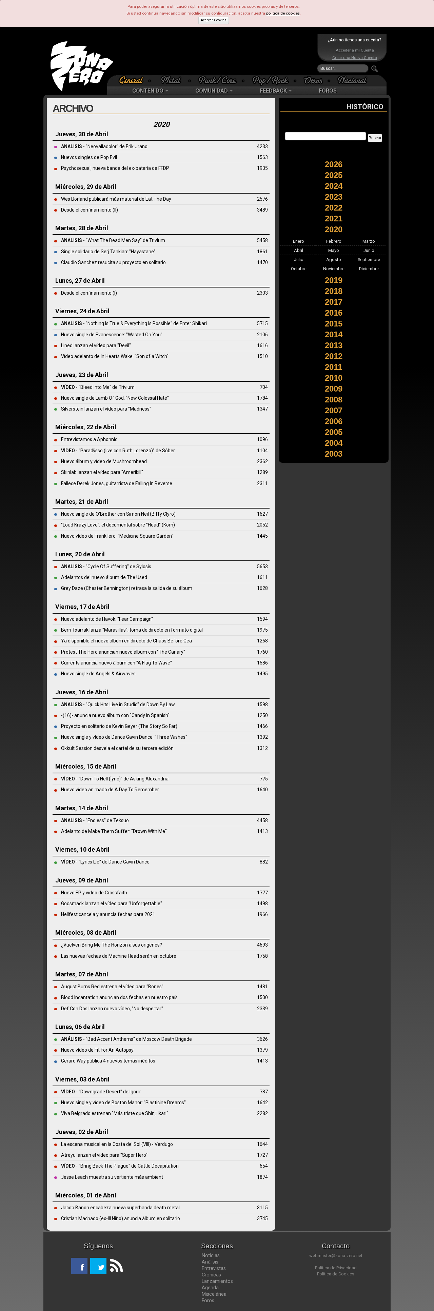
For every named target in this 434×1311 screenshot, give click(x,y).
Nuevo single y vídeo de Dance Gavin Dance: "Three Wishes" (124, 737)
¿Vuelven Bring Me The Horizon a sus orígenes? (111, 945)
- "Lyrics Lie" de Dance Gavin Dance (105, 862)
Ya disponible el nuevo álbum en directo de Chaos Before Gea (126, 640)
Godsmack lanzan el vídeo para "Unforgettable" (111, 903)
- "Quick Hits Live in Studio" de (103, 704)
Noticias (211, 1255)
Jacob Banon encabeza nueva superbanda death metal (120, 1207)
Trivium (157, 240)
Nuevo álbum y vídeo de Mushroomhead (104, 461)
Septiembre (369, 259)
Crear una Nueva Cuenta (354, 57)
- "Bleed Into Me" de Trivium (98, 387)
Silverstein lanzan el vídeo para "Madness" (106, 409)
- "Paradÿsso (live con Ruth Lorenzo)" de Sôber (118, 450)
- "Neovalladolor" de (93, 146)
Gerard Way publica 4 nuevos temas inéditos (108, 1061)
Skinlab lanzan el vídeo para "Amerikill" (102, 472)
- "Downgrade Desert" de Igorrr (101, 1091)
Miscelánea (214, 1294)
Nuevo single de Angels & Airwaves (98, 673)
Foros (208, 1300)
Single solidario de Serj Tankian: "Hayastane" (108, 251)
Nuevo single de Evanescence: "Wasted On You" (111, 334)
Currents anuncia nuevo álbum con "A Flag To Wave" (116, 663)
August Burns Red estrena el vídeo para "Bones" (112, 986)
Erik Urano (136, 146)
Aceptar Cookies (213, 20)
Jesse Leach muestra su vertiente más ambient (112, 1177)
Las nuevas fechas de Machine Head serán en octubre (118, 956)
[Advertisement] (215, 54)
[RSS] (114, 1266)
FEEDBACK (274, 90)
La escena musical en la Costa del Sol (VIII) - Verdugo (117, 1144)
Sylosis (143, 566)
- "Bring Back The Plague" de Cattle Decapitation (120, 1166)
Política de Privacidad (336, 1267)
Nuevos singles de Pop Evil (89, 157)
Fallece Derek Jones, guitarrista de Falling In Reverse (116, 483)
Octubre (299, 268)
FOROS (328, 90)
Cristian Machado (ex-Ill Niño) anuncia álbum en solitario (120, 1218)
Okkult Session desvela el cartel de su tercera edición (117, 748)
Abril (298, 250)
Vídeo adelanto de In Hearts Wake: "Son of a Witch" (115, 356)
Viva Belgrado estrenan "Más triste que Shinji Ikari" (114, 1113)
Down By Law (160, 704)
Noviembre (333, 268)
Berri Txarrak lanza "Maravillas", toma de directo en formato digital (132, 630)
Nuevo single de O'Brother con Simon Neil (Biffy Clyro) (118, 514)
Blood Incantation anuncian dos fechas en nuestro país (119, 997)
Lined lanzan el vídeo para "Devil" (96, 345)
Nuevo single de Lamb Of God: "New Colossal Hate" (115, 398)
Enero (298, 241)
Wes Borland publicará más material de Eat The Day (116, 199)
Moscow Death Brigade (167, 1039)
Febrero (333, 241)
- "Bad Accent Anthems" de (101, 1039)
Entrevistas (214, 1268)
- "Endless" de (87, 820)
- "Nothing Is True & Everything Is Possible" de (120, 323)
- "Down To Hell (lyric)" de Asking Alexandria (115, 778)
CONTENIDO (148, 90)
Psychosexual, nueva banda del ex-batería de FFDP (115, 168)
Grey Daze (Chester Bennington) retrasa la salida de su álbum (126, 588)
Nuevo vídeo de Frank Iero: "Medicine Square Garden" (117, 536)
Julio (298, 259)
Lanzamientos (217, 1281)
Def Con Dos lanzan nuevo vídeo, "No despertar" (112, 1008)
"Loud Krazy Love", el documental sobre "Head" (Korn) (118, 525)
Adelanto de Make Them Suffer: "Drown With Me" (114, 831)
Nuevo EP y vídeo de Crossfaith (94, 892)
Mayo (333, 250)
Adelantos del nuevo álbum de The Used (104, 577)
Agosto (333, 259)
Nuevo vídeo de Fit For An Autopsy (97, 1050)
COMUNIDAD (212, 90)
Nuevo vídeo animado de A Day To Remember (110, 789)
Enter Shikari (193, 323)
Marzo (368, 241)
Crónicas (211, 1274)
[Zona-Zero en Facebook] (79, 1266)
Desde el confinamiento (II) (89, 210)
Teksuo (121, 820)
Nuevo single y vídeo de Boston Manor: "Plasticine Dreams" (123, 1102)
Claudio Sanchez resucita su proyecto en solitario (113, 262)
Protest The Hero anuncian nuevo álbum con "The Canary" (123, 652)
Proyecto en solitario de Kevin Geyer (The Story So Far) (119, 726)
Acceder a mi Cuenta (355, 50)
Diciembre (369, 268)
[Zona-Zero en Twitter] (98, 1266)
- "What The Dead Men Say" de (105, 240)
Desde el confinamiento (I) (89, 293)
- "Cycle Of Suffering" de (98, 566)
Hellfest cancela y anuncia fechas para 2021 (108, 914)
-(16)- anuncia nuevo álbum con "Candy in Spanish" (115, 715)
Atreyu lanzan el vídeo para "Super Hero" (104, 1155)
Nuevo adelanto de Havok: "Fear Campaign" (107, 619)
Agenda (210, 1287)
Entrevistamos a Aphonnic (89, 439)
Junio (368, 250)
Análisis (210, 1262)
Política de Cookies (335, 1273)
